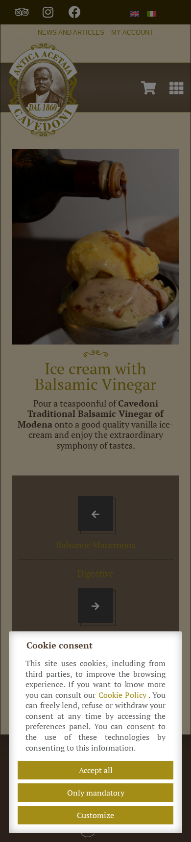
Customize (95, 815)
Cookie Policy (123, 695)
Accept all (96, 770)
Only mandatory (95, 792)
